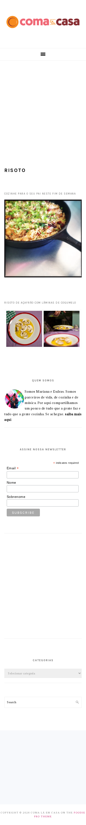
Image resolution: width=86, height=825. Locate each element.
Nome (11, 482)
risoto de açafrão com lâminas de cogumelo (40, 302)
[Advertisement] (43, 106)
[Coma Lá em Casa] (43, 31)
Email (13, 468)
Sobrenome (16, 497)
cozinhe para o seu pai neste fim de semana (40, 193)
